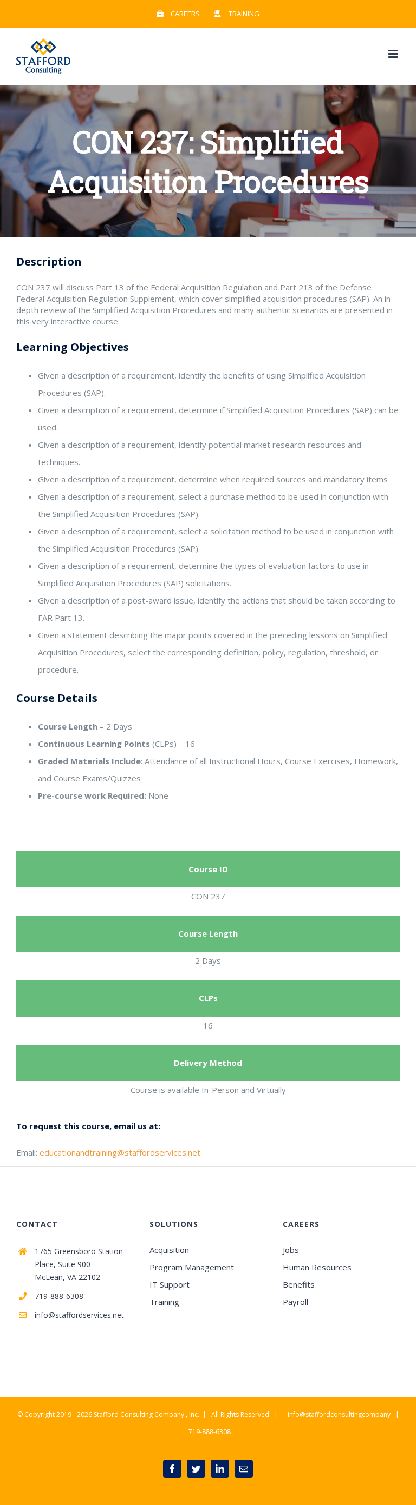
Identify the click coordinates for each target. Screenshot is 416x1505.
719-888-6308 (59, 1296)
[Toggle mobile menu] (394, 53)
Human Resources (317, 1267)
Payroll (295, 1301)
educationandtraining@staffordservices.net (120, 1152)
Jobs (291, 1249)
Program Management (192, 1267)
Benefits (299, 1284)
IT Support (170, 1284)
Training (164, 1301)
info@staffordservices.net (79, 1315)
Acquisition (169, 1249)
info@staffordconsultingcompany (339, 1414)
